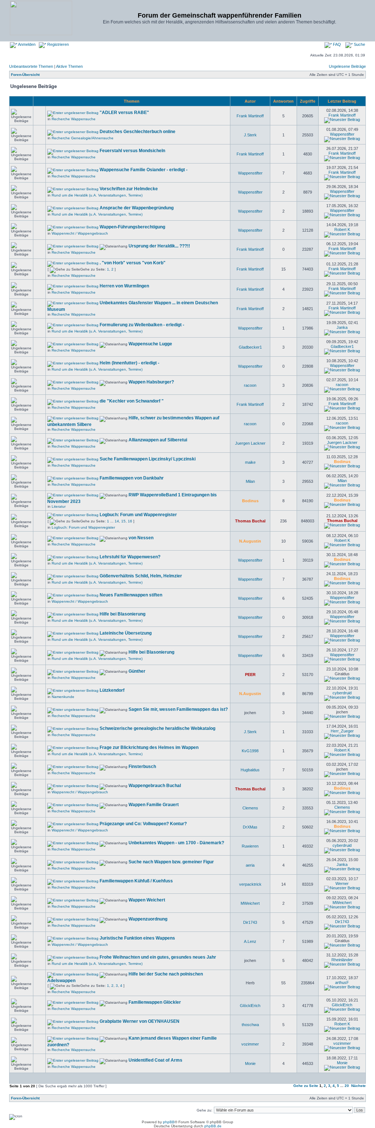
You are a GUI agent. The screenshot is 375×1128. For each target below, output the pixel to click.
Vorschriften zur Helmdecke (129, 188)
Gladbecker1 (250, 347)
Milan (250, 481)
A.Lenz (250, 941)
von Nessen (141, 537)
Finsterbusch (142, 766)
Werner (342, 883)
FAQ (336, 44)
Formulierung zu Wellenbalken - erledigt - (142, 324)
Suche (359, 44)
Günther (137, 671)
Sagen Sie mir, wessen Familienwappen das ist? (178, 709)
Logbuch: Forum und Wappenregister (138, 514)
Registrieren (57, 44)
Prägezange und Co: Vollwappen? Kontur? (143, 823)
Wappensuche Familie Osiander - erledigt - (144, 169)
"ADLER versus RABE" (124, 112)
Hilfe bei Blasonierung (122, 614)
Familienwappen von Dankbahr (132, 478)
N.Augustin (250, 541)
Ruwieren (250, 846)
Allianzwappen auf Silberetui (158, 439)
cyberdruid (342, 693)
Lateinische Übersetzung (126, 633)
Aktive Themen (69, 66)
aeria (250, 865)
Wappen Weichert (147, 900)
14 (117, 521)
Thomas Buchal (250, 521)
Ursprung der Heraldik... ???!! (159, 246)
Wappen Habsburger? (151, 382)
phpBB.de (213, 1126)
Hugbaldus (250, 770)
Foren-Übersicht (25, 75)
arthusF (342, 982)
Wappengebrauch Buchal (155, 785)
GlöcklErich (250, 1005)
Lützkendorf (112, 690)
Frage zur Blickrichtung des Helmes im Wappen (149, 747)
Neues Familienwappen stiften (131, 595)
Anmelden (26, 44)
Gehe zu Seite (305, 1086)
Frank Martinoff (250, 116)
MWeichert (250, 903)
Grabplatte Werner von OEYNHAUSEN (139, 1021)
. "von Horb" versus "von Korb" (133, 262)
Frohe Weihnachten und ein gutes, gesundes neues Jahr (158, 957)
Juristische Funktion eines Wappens (137, 938)
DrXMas (250, 827)
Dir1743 (250, 922)
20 (347, 1086)
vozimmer (250, 1044)
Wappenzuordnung (148, 919)
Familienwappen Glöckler (155, 1002)
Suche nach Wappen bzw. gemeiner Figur (171, 861)
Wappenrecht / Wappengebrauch (80, 233)
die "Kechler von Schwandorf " (132, 401)
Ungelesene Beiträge (347, 66)
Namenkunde (63, 697)
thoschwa (250, 1024)
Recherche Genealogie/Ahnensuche (83, 138)
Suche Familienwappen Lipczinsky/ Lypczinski (148, 459)
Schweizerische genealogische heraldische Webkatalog (157, 728)
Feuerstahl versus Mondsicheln (132, 150)
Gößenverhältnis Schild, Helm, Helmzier (141, 575)
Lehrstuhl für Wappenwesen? (130, 556)
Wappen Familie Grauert (154, 804)
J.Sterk (250, 135)
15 (123, 521)
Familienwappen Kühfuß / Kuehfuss (136, 880)
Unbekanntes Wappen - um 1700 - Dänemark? (176, 842)
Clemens (250, 808)
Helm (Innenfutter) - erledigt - (129, 362)
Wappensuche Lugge (150, 343)
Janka (342, 327)
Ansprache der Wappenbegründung (137, 207)
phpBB (169, 1122)
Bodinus (342, 461)
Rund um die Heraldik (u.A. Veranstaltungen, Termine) (97, 195)
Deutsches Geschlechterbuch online (137, 131)
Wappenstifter (342, 134)
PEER (250, 674)
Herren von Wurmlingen (124, 286)
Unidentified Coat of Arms (155, 1060)
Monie (250, 1063)
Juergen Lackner (250, 443)
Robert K (342, 229)
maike (250, 462)
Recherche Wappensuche (74, 119)
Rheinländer (342, 960)
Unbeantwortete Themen (31, 66)
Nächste (358, 1086)
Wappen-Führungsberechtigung (132, 226)
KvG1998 (250, 751)
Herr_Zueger (342, 731)
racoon (250, 385)
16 (130, 521)
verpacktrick (250, 884)
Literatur (59, 506)
